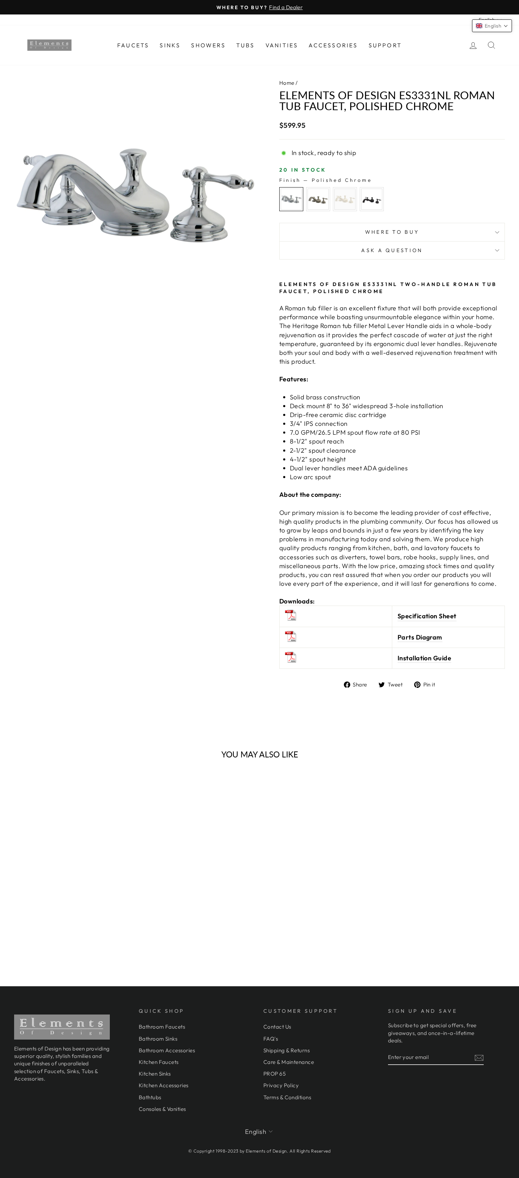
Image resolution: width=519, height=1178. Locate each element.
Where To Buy (392, 232)
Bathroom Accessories (167, 1050)
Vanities (282, 45)
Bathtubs (150, 1097)
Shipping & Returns (286, 1050)
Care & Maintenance (288, 1062)
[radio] (291, 199)
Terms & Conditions (287, 1097)
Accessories (333, 45)
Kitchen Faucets (159, 1062)
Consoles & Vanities (162, 1109)
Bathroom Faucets (162, 1026)
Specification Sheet (427, 616)
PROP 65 (274, 1073)
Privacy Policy (281, 1085)
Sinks (170, 45)
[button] (492, 26)
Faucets (133, 45)
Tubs (245, 45)
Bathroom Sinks (158, 1038)
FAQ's (270, 1038)
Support (385, 45)
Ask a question (392, 250)
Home (286, 82)
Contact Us (277, 1026)
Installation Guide (424, 658)
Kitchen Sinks (155, 1073)
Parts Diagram (420, 637)
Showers (208, 45)
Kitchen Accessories (164, 1085)
